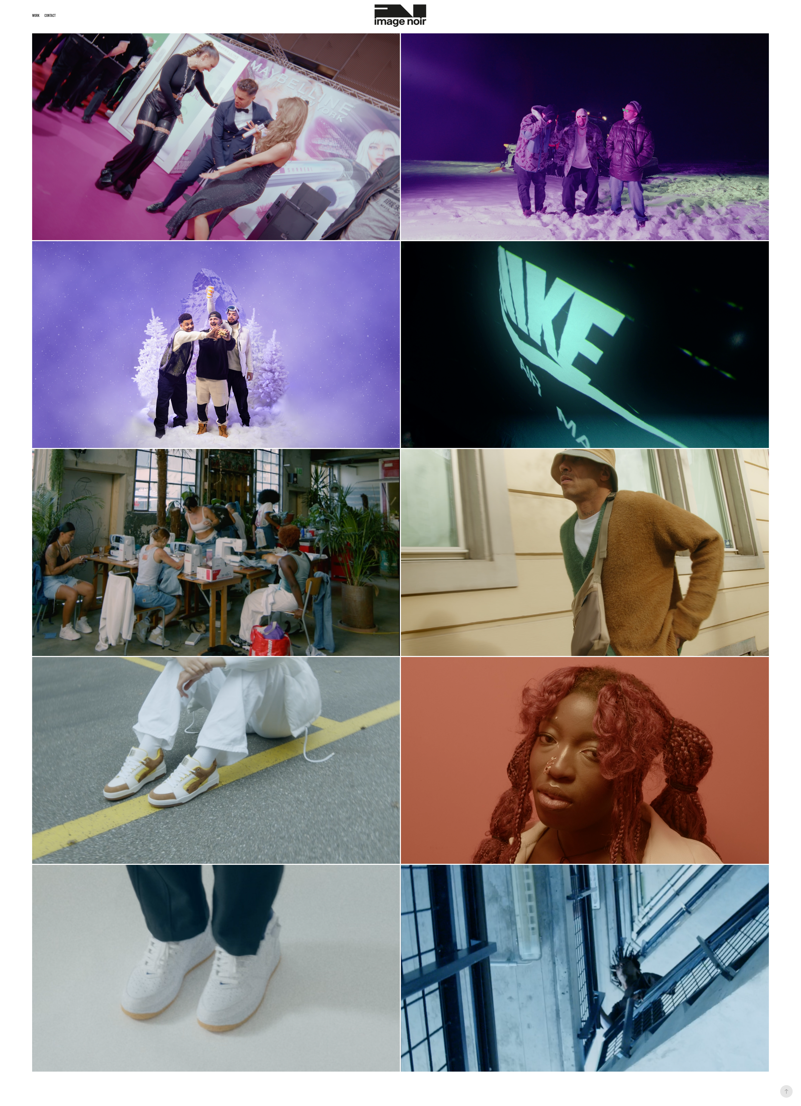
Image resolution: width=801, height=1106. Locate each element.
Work (35, 15)
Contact (50, 15)
